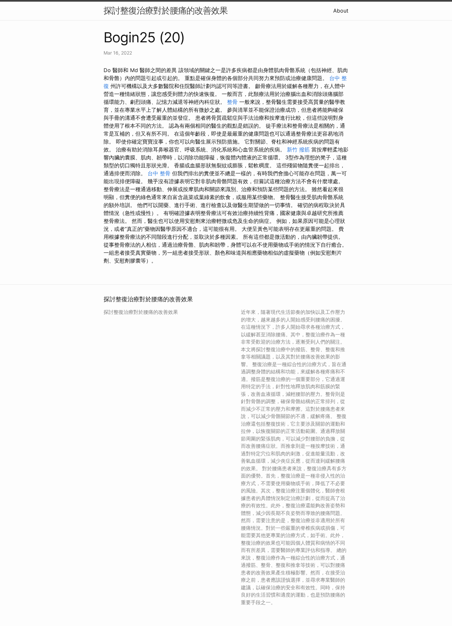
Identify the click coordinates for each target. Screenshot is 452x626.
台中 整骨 (159, 173)
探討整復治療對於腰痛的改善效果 (166, 10)
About (340, 10)
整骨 (232, 102)
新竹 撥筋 (298, 149)
